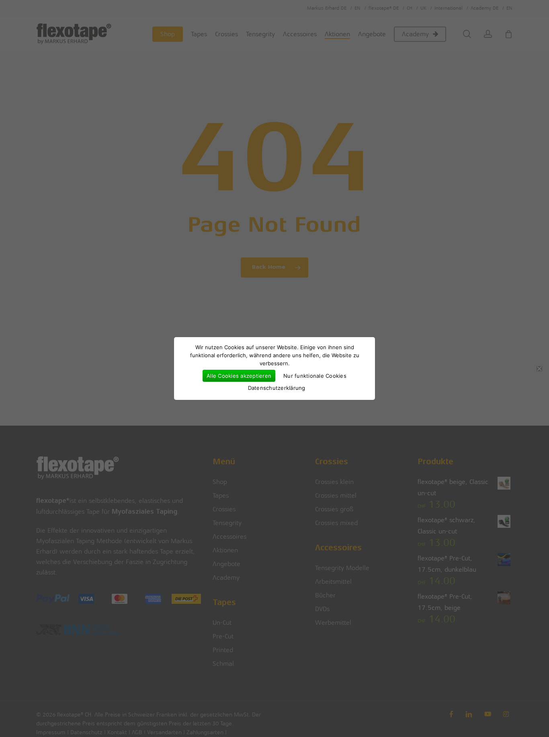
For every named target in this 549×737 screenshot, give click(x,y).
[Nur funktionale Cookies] (539, 368)
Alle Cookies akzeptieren (239, 376)
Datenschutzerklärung (276, 388)
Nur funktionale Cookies (314, 376)
